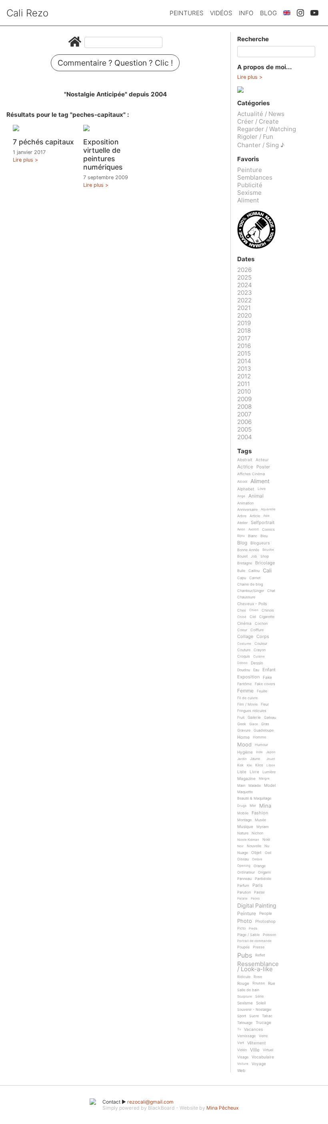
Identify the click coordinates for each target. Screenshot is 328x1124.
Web (241, 1070)
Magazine (246, 778)
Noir (240, 846)
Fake (267, 677)
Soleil (261, 1003)
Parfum (243, 885)
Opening (243, 865)
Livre (254, 772)
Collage (245, 637)
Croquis (243, 656)
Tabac (267, 1016)
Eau (256, 670)
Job (254, 556)
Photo (244, 921)
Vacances (253, 1029)
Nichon (257, 833)
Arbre (241, 516)
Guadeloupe (264, 730)
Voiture (242, 1063)
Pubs (244, 955)
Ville (255, 1050)
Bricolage (265, 563)
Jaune (255, 758)
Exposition (248, 677)
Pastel (259, 892)
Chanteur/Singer (250, 590)
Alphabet (245, 489)
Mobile (242, 813)
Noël (266, 839)
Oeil (268, 852)
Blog (268, 13)
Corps (262, 637)
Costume (244, 643)
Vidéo (242, 1050)
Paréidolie (263, 878)
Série (259, 996)
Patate (242, 898)
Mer (253, 805)
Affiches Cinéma (251, 474)
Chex (241, 610)
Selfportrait (262, 523)
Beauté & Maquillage (254, 798)
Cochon (261, 623)
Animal (256, 496)
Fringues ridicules (251, 710)
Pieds (253, 928)
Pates (255, 898)
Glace (253, 724)
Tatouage (244, 1022)
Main (241, 785)
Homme (259, 737)
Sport (241, 1016)
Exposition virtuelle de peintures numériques (102, 154)
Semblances (254, 177)
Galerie (254, 717)
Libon (270, 765)
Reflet (260, 955)
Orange (260, 866)
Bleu (264, 536)
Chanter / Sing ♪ (260, 145)
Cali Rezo (27, 13)
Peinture (249, 170)
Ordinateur (246, 872)
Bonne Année (248, 550)
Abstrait (244, 460)
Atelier (242, 522)
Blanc (252, 536)
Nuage (242, 852)
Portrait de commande (254, 941)
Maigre (264, 778)
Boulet (242, 556)
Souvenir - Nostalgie (254, 1009)
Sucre (254, 1016)
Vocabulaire (263, 1057)
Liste (241, 772)
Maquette (245, 792)
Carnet (254, 578)
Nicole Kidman (248, 839)
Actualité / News (260, 114)
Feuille (262, 691)
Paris (257, 886)
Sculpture (244, 996)
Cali (267, 570)
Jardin (242, 759)
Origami (264, 872)
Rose (258, 976)
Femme (245, 691)
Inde (259, 752)
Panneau (244, 878)
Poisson (269, 934)
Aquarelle (268, 509)
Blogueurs (260, 543)
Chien (253, 610)
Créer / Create (258, 121)
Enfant (269, 670)
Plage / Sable (248, 934)
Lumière (269, 772)
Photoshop (265, 921)
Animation (245, 503)
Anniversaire (247, 509)
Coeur (242, 630)
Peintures (187, 13)
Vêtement (256, 1043)
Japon (271, 752)
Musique (245, 826)
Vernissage (246, 1036)
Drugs (241, 805)
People (265, 913)
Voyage (259, 1064)
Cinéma (244, 623)
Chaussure (246, 597)
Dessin (257, 663)
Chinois (268, 610)
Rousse (258, 983)
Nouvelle (254, 846)
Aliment (248, 200)
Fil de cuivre (247, 698)
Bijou (241, 535)
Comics (268, 529)
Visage (242, 1057)
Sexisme (249, 192)
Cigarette (266, 616)
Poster (263, 467)
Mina (265, 806)
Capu (241, 578)
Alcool (242, 481)
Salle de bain (248, 990)
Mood (244, 744)
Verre (263, 1036)
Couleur (260, 643)
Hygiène (245, 752)
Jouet (270, 759)
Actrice (245, 467)
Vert (240, 1042)
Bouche (268, 549)
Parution (244, 892)
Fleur (265, 704)
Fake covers (265, 684)
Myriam (262, 826)
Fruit (240, 717)
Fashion (260, 813)
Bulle (241, 570)
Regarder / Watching (266, 129)
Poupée (243, 947)
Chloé (241, 617)
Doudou (243, 670)
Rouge (243, 983)
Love (262, 488)
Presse (258, 947)
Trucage (263, 1022)
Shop (264, 556)
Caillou (254, 570)
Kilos (259, 765)
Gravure (243, 730)
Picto (241, 928)
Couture (243, 650)
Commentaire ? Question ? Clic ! (115, 63)
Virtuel (268, 1050)
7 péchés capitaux (43, 142)
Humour (261, 744)
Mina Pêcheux (222, 1108)
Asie (266, 515)
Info (246, 13)
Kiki (249, 765)
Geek (241, 724)
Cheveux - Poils (252, 604)
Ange (241, 496)
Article (255, 516)
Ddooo (242, 663)
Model (270, 785)
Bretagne (244, 563)
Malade (254, 785)
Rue (271, 983)
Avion (241, 529)
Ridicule (243, 976)
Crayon (260, 650)
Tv (239, 1029)
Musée (260, 820)
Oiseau (243, 859)
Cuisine (259, 656)
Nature (242, 833)
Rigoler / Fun (255, 136)
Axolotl (253, 529)
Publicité (249, 185)
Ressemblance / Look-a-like (258, 966)
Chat (271, 590)
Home (243, 738)
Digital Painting (256, 905)
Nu (266, 846)
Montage (244, 820)
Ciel (253, 616)
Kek (240, 765)
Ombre (257, 859)
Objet (256, 852)
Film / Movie (247, 704)
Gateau (270, 717)
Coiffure (257, 630)
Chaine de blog (250, 584)
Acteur (262, 460)
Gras (265, 724)
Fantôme (244, 684)
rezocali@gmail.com (150, 1102)
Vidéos (221, 13)
